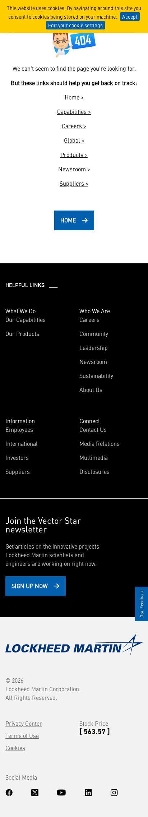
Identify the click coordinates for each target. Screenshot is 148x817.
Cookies (15, 748)
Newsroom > (74, 169)
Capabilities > (74, 111)
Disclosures (94, 471)
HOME (68, 220)
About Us (90, 389)
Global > (74, 140)
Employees (19, 429)
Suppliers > (74, 183)
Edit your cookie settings (75, 25)
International (21, 443)
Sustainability (96, 375)
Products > (74, 154)
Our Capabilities (25, 319)
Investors (17, 457)
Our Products (22, 333)
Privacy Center (23, 723)
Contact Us (93, 429)
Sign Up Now (29, 586)
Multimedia (93, 457)
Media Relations (99, 443)
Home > (74, 97)
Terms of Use (22, 735)
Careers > (74, 126)
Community (93, 333)
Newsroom (93, 361)
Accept (130, 16)
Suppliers (17, 471)
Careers (89, 319)
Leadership (93, 347)
